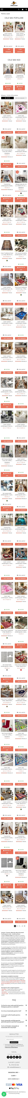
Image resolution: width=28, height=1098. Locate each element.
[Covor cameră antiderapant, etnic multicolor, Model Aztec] (8, 27)
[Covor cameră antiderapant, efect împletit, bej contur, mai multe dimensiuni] (21, 897)
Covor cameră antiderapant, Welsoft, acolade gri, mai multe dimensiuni (21, 425)
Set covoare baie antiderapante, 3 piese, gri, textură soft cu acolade (7, 871)
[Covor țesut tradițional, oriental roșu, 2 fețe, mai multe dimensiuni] (21, 279)
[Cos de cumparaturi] (22, 9)
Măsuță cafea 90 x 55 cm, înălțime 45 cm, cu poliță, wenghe (21, 184)
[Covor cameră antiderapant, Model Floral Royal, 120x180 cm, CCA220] (21, 314)
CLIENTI (13, 1075)
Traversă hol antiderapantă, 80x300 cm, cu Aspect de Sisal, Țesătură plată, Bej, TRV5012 (20, 76)
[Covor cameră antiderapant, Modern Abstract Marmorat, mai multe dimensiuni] (21, 520)
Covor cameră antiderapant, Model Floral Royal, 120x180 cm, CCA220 (21, 322)
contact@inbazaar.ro (15, 1067)
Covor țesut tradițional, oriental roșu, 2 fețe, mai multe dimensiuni (21, 288)
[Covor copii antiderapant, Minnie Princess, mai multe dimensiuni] (21, 108)
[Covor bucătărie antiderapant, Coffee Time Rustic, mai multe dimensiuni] (21, 348)
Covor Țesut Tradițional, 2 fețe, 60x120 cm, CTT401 (21, 802)
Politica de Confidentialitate (11, 1047)
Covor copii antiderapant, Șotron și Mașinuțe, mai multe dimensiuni (7, 768)
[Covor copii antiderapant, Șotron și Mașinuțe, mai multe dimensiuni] (7, 760)
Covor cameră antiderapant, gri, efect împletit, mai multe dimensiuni (7, 288)
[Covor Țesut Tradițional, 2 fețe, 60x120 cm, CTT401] (21, 794)
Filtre (8, 98)
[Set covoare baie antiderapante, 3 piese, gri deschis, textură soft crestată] (7, 657)
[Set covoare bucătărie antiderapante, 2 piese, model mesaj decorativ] (21, 622)
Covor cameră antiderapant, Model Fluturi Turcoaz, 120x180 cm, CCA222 (21, 562)
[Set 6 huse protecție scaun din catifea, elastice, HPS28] (21, 862)
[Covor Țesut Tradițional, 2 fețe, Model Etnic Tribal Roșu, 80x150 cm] (21, 657)
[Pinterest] (11, 1057)
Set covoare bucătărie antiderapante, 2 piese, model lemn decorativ (21, 253)
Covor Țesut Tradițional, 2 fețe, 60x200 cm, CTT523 (7, 631)
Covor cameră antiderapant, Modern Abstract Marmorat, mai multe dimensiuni (21, 528)
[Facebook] (8, 1057)
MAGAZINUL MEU (13, 1072)
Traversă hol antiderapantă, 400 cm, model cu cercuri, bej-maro (21, 391)
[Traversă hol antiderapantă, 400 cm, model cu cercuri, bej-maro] (21, 382)
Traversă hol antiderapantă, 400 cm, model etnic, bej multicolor (21, 494)
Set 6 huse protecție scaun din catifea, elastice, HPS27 (7, 734)
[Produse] (2, 10)
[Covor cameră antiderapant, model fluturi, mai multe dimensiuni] (20, 27)
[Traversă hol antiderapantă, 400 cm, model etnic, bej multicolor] (21, 485)
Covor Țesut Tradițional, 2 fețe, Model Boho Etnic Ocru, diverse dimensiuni (7, 699)
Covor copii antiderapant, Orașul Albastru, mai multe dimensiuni (21, 768)
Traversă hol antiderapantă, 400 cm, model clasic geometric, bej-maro (7, 528)
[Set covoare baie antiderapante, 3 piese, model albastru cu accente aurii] (7, 485)
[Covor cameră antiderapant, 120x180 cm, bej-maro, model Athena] (7, 348)
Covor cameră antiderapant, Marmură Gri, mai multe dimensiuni (7, 425)
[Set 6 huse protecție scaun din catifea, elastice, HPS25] (7, 451)
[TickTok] (17, 1057)
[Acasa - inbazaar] (14, 4)
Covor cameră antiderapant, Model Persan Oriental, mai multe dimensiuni (21, 699)
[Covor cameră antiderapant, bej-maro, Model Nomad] (7, 897)
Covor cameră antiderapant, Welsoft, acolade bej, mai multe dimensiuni (21, 150)
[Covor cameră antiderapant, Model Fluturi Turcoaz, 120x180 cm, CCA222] (21, 554)
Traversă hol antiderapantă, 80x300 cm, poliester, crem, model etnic (7, 836)
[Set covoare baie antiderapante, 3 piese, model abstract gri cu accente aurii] (7, 382)
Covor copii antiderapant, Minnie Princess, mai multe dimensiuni (21, 116)
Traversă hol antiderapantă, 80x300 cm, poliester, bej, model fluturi (7, 184)
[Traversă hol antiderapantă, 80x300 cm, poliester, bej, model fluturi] (7, 176)
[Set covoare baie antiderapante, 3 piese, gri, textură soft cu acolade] (7, 862)
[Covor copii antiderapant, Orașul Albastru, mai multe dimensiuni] (21, 760)
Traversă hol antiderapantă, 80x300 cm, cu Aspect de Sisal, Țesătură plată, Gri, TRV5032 (8, 76)
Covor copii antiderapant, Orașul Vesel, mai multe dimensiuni (21, 734)
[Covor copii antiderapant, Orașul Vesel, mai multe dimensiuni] (21, 725)
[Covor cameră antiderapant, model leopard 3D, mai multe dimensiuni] (21, 451)
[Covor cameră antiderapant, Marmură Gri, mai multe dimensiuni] (7, 417)
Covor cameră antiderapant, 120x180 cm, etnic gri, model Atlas (21, 596)
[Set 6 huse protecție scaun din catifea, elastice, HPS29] (7, 142)
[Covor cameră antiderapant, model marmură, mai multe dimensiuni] (7, 314)
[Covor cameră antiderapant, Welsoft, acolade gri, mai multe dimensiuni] (21, 417)
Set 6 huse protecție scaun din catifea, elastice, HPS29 (7, 150)
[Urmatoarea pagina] (25, 926)
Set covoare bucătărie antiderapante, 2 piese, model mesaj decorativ (21, 631)
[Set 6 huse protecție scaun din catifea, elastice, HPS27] (7, 725)
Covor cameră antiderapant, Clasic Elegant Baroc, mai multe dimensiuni (7, 562)
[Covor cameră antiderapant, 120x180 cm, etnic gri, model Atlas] (21, 588)
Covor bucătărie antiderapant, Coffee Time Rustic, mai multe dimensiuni (21, 356)
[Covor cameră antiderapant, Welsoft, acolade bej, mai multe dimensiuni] (21, 142)
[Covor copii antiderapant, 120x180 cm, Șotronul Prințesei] (7, 588)
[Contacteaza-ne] (18, 9)
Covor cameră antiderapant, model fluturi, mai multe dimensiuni (19, 34)
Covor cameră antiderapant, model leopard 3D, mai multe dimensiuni (21, 459)
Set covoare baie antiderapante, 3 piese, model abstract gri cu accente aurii (7, 391)
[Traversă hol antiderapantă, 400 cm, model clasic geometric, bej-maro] (7, 520)
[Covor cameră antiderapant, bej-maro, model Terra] (7, 211)
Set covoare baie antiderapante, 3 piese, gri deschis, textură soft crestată (7, 665)
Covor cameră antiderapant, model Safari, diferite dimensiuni (7, 802)
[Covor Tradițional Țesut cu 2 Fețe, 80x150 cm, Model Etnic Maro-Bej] (7, 245)
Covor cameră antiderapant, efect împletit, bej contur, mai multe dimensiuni (21, 905)
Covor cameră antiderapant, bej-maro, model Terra (7, 219)
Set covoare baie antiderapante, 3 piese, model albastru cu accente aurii (7, 494)
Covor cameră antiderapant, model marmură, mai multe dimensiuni (7, 322)
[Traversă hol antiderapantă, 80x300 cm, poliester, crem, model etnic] (7, 828)
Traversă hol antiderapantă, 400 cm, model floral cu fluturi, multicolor (21, 836)
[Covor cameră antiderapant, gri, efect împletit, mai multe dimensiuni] (7, 279)
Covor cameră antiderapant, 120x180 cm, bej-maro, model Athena (7, 356)
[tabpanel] (7, 108)
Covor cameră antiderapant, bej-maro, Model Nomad (7, 905)
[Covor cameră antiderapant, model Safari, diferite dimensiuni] (7, 794)
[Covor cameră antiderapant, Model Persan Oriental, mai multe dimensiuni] (21, 691)
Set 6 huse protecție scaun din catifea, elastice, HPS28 (21, 871)
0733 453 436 (15, 1065)
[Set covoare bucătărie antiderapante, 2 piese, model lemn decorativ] (21, 245)
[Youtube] (14, 1057)
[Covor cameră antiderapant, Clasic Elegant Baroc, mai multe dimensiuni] (7, 554)
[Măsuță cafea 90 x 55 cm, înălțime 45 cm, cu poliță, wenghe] (21, 176)
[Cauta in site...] (26, 9)
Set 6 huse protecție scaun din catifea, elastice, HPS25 (7, 459)
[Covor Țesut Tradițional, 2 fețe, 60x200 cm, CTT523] (7, 622)
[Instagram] (20, 1057)
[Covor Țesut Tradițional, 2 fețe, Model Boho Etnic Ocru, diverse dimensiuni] (7, 691)
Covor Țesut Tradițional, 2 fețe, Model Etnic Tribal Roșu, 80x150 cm (21, 665)
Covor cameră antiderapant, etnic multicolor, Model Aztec (8, 34)
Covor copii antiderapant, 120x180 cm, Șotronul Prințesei (7, 596)
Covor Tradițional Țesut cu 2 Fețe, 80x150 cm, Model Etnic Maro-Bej (7, 253)
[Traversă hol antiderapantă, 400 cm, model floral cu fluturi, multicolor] (21, 828)
